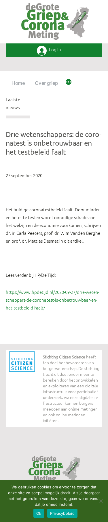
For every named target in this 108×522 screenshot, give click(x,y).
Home (18, 83)
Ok (38, 513)
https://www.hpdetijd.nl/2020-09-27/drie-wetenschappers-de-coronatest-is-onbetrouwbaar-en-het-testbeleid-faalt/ (52, 300)
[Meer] (68, 82)
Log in (55, 49)
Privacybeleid (62, 513)
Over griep (46, 83)
